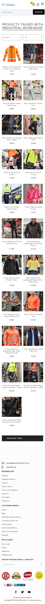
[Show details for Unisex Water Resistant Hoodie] (33, 194)
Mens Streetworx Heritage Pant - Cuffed (11, 139)
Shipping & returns (8, 479)
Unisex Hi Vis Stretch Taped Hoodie (11, 208)
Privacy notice (7, 486)
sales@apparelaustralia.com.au (17, 463)
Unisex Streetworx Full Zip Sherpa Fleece (11, 243)
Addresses (6, 551)
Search (38, 12)
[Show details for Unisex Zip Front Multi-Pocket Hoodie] (12, 265)
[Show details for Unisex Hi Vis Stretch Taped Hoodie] (12, 194)
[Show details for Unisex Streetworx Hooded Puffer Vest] (33, 336)
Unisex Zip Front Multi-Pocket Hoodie (11, 279)
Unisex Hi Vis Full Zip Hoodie (33, 174)
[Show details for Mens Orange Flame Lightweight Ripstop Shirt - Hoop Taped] (33, 265)
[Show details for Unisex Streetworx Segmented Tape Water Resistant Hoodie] (12, 336)
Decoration (6, 497)
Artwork (5, 483)
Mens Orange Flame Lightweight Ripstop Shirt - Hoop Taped (33, 280)
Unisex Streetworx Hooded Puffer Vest (33, 350)
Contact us (6, 501)
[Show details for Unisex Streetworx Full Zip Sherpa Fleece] (12, 228)
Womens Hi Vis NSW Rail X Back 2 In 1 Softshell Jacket (11, 69)
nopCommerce (27, 598)
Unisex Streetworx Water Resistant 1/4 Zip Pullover (11, 421)
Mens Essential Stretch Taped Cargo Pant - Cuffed (12, 387)
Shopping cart (7, 555)
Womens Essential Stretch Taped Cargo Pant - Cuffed (33, 387)
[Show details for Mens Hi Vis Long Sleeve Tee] (33, 301)
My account (6, 544)
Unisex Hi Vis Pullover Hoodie (12, 174)
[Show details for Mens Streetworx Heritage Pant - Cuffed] (12, 125)
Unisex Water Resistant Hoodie (33, 208)
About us (5, 494)
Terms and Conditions (10, 490)
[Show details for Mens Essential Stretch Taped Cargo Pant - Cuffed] (12, 372)
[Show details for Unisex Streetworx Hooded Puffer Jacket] (33, 54)
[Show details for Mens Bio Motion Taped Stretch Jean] (12, 90)
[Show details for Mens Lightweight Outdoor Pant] (33, 125)
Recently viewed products (11, 517)
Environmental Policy (9, 528)
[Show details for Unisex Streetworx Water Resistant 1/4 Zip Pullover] (12, 407)
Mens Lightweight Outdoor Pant (33, 139)
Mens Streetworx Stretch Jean (33, 105)
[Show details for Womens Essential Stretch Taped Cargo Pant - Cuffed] (33, 372)
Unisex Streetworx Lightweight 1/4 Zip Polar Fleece (33, 244)
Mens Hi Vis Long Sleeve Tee (33, 316)
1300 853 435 (11, 467)
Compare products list (10, 521)
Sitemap (5, 476)
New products (7, 524)
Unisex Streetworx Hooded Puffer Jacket (33, 68)
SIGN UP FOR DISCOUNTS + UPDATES (17, 560)
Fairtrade (5, 535)
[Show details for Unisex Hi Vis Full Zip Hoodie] (33, 159)
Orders (4, 548)
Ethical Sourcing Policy (10, 531)
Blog (3, 513)
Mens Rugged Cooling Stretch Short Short (12, 316)
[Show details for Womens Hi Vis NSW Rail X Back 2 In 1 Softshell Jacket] (12, 54)
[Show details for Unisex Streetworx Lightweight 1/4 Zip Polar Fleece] (33, 228)
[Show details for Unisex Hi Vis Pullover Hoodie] (12, 159)
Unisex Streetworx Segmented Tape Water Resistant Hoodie (11, 351)
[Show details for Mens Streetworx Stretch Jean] (33, 90)
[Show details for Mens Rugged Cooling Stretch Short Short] (12, 301)
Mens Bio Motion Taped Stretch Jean (11, 105)
